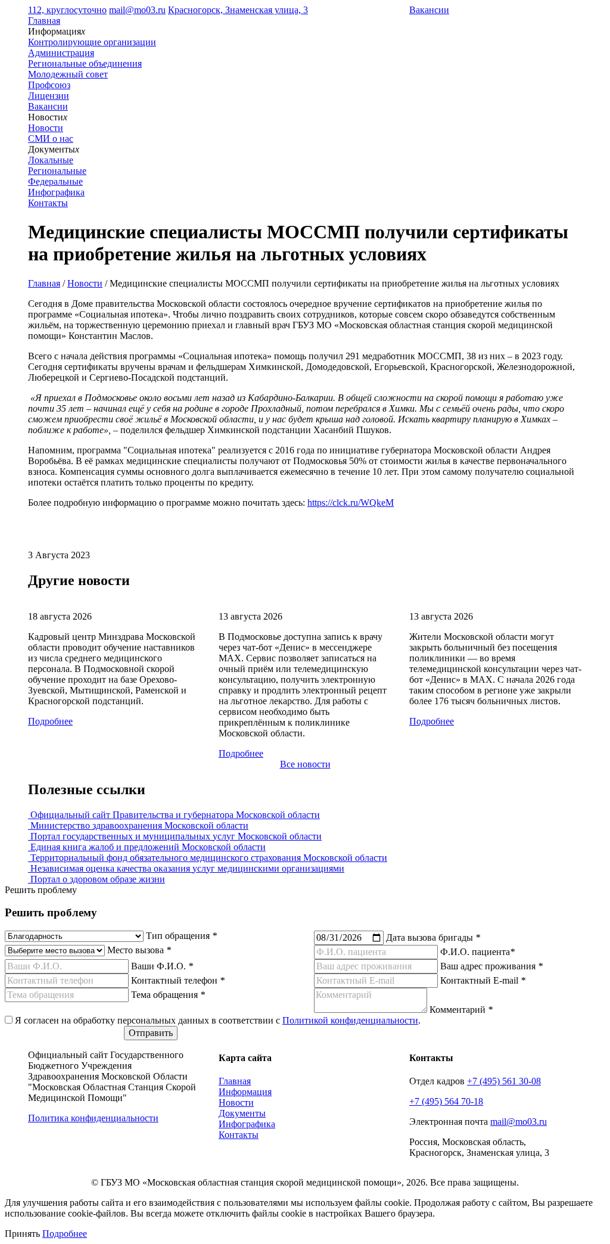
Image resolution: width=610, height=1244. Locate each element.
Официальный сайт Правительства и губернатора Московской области (174, 815)
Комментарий (461, 1009)
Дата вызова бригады (433, 937)
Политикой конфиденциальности (350, 1020)
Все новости (305, 764)
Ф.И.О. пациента (477, 952)
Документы (242, 1113)
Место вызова (139, 950)
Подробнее (50, 721)
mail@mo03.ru (137, 10)
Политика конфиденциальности (93, 1118)
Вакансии (429, 10)
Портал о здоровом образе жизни (96, 879)
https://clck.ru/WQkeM (350, 502)
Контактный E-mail (482, 980)
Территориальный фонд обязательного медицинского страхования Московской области (207, 858)
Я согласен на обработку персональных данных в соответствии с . (218, 1020)
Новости (84, 283)
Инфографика (56, 192)
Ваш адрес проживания (491, 966)
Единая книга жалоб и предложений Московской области (147, 847)
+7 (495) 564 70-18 (446, 1101)
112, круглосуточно (67, 10)
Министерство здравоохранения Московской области (138, 825)
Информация (245, 1092)
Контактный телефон (178, 980)
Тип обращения (181, 936)
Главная (44, 20)
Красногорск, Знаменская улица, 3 (238, 10)
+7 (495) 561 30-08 (504, 1081)
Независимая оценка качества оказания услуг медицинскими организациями (186, 868)
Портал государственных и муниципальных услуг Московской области (175, 836)
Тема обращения (168, 995)
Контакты (48, 203)
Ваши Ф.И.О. (162, 966)
